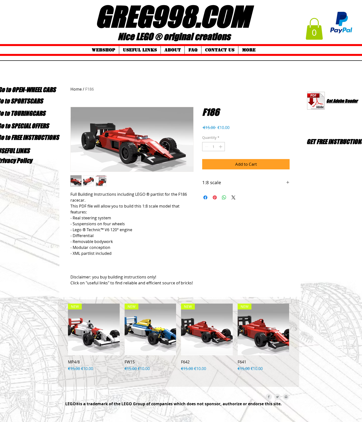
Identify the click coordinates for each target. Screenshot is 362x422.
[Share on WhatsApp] (224, 197)
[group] (178, 343)
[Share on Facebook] (205, 197)
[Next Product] (296, 329)
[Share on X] (233, 197)
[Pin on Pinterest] (215, 197)
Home (76, 89)
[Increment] (221, 146)
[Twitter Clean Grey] (277, 397)
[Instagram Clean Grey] (286, 397)
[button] (314, 29)
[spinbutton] (213, 146)
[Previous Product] (61, 329)
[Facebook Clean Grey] (269, 397)
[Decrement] (206, 146)
